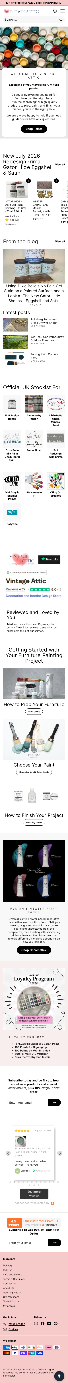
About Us (8, 1288)
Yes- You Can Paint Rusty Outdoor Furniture (47, 338)
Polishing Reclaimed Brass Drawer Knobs (43, 321)
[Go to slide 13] (29, 1185)
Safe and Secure (12, 1274)
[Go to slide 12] (58, 1182)
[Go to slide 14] (34, 1185)
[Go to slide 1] (10, 1182)
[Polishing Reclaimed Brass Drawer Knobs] (15, 325)
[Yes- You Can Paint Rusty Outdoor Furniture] (15, 342)
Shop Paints (34, 129)
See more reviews (34, 1194)
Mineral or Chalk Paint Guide (34, 772)
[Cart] (54, 11)
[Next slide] (59, 1153)
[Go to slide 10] (49, 1182)
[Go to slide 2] (14, 1182)
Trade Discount (11, 1301)
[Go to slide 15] (38, 1185)
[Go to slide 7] (36, 1182)
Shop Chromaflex (33, 950)
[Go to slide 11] (53, 1182)
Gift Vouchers (11, 1296)
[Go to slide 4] (23, 1182)
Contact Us (9, 1283)
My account (10, 1305)
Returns (7, 1270)
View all (60, 164)
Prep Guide (34, 711)
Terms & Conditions (14, 1279)
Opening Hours (12, 1292)
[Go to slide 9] (45, 1182)
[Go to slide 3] (19, 1182)
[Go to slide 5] (27, 1182)
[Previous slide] (8, 1153)
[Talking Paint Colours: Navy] (15, 359)
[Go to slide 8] (40, 1182)
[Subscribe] (54, 1102)
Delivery (7, 1265)
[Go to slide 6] (32, 1182)
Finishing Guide (34, 822)
